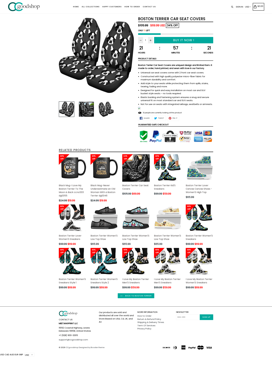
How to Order (132, 7)
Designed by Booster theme (92, 347)
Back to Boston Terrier (138, 295)
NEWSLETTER (182, 312)
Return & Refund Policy (149, 319)
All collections (91, 7)
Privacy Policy (144, 328)
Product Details (147, 58)
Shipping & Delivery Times (150, 322)
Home (76, 7)
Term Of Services (146, 325)
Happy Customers (112, 7)
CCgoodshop (72, 347)
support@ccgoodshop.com (73, 339)
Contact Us (149, 7)
